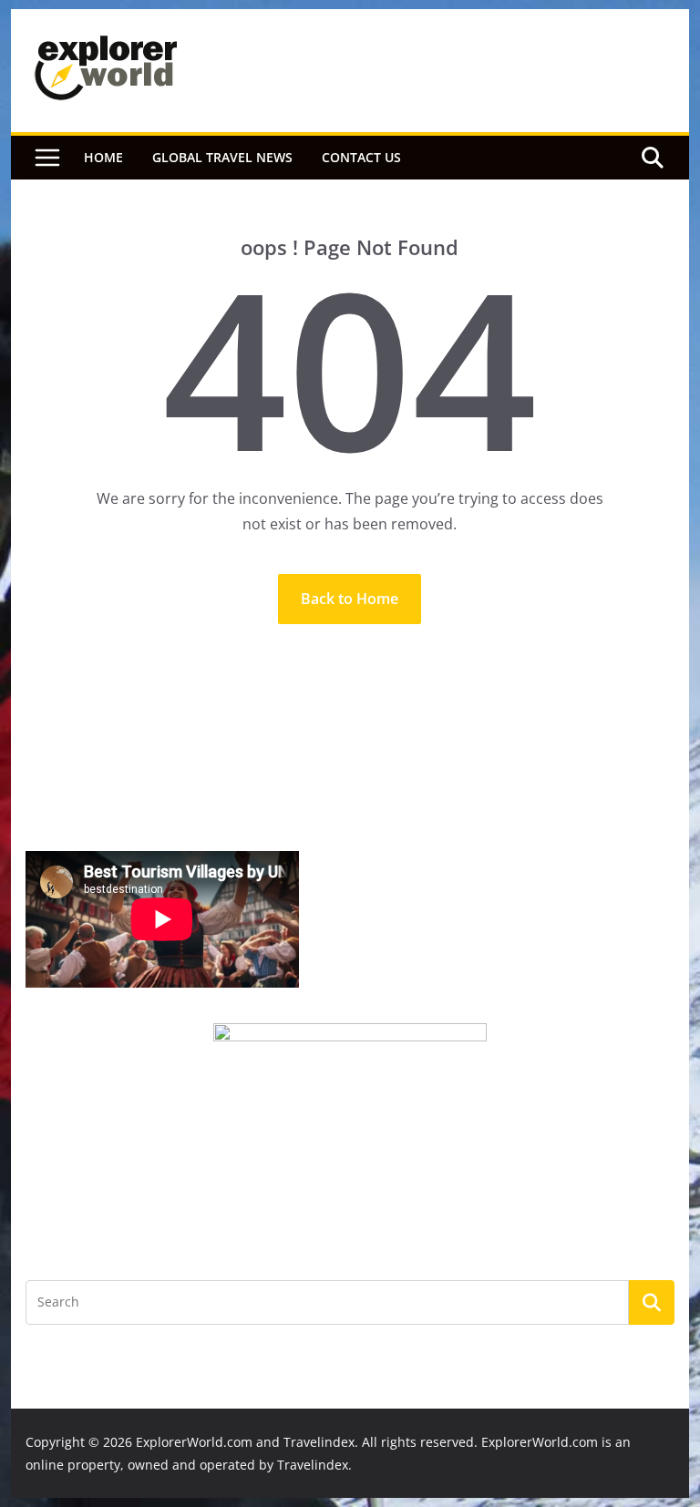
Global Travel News (222, 157)
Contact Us (361, 157)
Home (103, 157)
